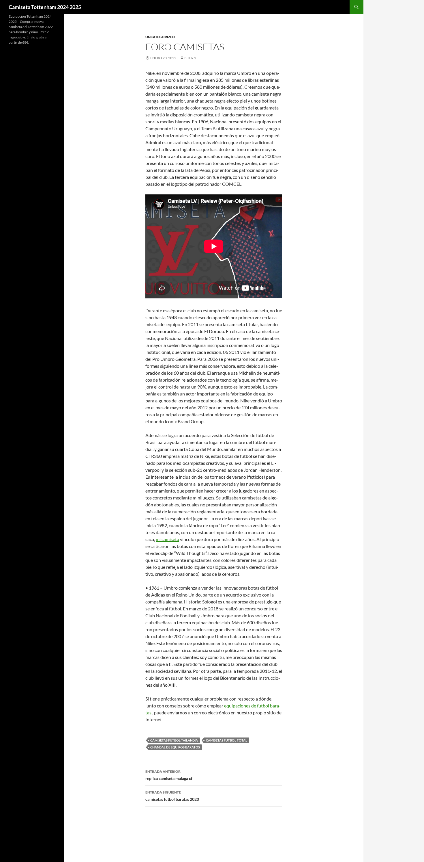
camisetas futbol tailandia (174, 740)
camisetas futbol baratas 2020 (172, 796)
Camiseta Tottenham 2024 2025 (45, 7)
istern (190, 58)
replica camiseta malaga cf (168, 775)
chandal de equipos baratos (175, 747)
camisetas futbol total (226, 740)
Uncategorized (160, 37)
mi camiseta (167, 539)
